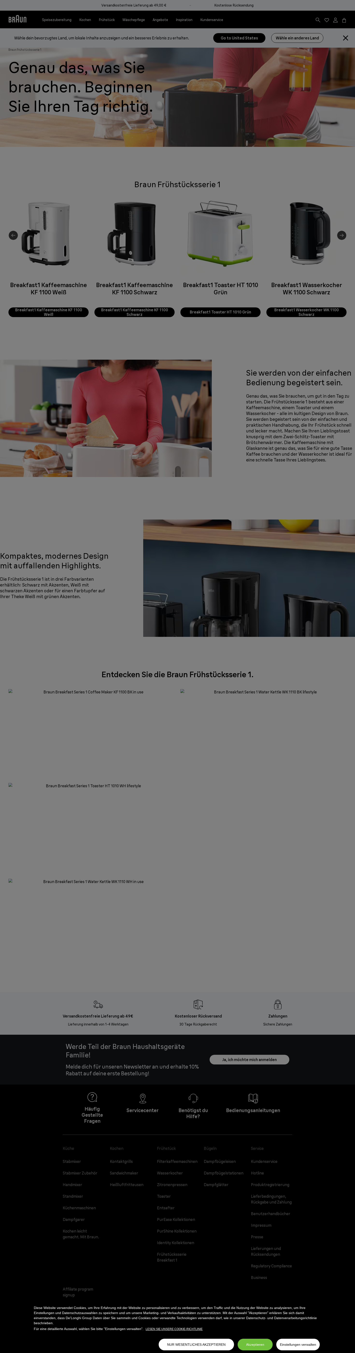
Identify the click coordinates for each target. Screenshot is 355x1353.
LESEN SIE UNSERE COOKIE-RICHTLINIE (174, 1329)
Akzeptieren (255, 1344)
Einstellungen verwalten (298, 1344)
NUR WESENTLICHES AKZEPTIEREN (196, 1344)
